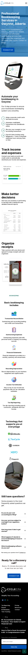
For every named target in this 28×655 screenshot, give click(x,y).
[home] (7, 3)
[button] (25, 3)
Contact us (22, 552)
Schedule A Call (8, 50)
